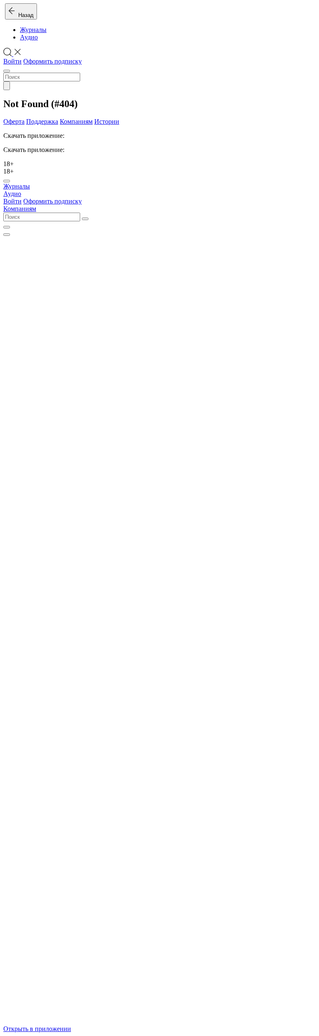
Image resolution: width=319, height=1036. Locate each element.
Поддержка (42, 121)
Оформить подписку (52, 61)
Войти (12, 61)
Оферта (14, 121)
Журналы (33, 29)
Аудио (29, 37)
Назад (24, 15)
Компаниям (76, 121)
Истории (106, 121)
